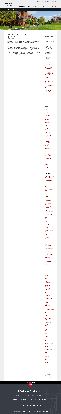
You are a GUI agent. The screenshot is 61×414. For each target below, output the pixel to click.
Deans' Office (47, 224)
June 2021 (47, 109)
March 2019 (47, 142)
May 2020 (47, 128)
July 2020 (47, 125)
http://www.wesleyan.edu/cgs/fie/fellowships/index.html (17, 54)
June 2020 (47, 126)
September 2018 (48, 148)
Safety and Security (48, 315)
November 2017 (48, 160)
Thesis (46, 340)
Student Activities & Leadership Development (49, 328)
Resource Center (48, 312)
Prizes (46, 299)
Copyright (23, 411)
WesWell (46, 359)
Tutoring (47, 346)
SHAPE (46, 319)
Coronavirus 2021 (48, 215)
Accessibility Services (49, 179)
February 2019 (48, 144)
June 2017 (47, 167)
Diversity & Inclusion (49, 230)
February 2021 (48, 115)
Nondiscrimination (45, 411)
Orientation (47, 291)
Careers (46, 192)
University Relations (49, 349)
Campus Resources (48, 187)
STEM (46, 325)
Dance (46, 221)
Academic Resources (49, 177)
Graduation (47, 257)
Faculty (46, 238)
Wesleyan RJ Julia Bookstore (39, 399)
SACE (46, 313)
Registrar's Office (48, 304)
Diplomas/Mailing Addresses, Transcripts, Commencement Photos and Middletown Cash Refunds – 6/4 (49, 72)
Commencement (48, 203)
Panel (46, 292)
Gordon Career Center (49, 254)
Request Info (39, 1)
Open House (47, 289)
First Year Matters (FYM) (49, 248)
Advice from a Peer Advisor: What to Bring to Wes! (16, 59)
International (47, 267)
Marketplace (47, 277)
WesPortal (25, 399)
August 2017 (47, 164)
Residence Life (48, 311)
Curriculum (47, 220)
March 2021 (47, 113)
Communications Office (49, 204)
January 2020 (47, 134)
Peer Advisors (47, 295)
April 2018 (47, 152)
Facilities (47, 237)
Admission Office (48, 180)
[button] (55, 6)
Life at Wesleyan (45, 6)
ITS (45, 268)
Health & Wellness (48, 258)
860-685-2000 (42, 395)
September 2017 (48, 162)
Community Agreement (49, 206)
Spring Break (47, 324)
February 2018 (48, 155)
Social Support (48, 321)
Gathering (47, 251)
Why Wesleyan (22, 6)
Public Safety (47, 301)
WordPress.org (48, 377)
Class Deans (47, 195)
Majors (46, 275)
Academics (29, 6)
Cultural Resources (48, 218)
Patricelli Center (48, 293)
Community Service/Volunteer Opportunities (48, 209)
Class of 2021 (12, 9)
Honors (46, 264)
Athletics (46, 185)
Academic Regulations (49, 176)
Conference (47, 212)
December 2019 (48, 135)
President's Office (48, 298)
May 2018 (47, 151)
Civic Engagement (48, 193)
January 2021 (47, 116)
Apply (46, 1)
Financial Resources (49, 247)
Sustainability (47, 336)
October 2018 (47, 147)
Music (46, 279)
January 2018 (47, 157)
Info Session (47, 265)
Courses (46, 217)
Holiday (46, 260)
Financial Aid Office (49, 245)
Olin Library (47, 288)
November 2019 (48, 136)
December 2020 (48, 118)
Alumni (46, 183)
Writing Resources (48, 362)
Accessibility (33, 411)
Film (46, 244)
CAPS (46, 190)
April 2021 (47, 112)
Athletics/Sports (48, 186)
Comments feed (48, 375)
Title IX (46, 342)
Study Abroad (18, 57)
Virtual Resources (48, 355)
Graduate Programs (49, 255)
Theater (46, 339)
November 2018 (48, 145)
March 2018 (47, 154)
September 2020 (48, 122)
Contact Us (15, 399)
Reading (46, 302)
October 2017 (47, 161)
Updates (46, 350)
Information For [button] (53, 1)
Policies (46, 296)
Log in (46, 372)
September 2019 (48, 139)
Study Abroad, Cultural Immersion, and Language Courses (17, 58)
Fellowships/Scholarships (12, 57)
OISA (46, 286)
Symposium (47, 337)
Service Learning (48, 318)
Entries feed (47, 374)
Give (48, 1)
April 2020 (47, 129)
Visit (43, 1)
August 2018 (47, 149)
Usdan (46, 352)
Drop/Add (47, 231)
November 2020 (48, 119)
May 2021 (47, 110)
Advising (46, 182)
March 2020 (47, 131)
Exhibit (46, 235)
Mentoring (47, 278)
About (51, 6)
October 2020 (47, 121)
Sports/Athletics (48, 322)
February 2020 (48, 132)
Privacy (27, 411)
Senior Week (47, 316)
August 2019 (47, 141)
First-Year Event (48, 250)
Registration (47, 305)
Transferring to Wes (49, 343)
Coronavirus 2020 (48, 214)
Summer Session (48, 334)
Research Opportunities (49, 309)
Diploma (47, 228)
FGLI (46, 242)
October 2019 (47, 138)
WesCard (47, 358)
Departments (47, 225)
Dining (46, 227)
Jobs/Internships (48, 270)
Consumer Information (39, 411)
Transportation (48, 345)
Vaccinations (47, 353)
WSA (46, 363)
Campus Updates (48, 189)
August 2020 (47, 123)
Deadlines (47, 223)
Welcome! (47, 356)
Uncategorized (48, 347)
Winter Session (48, 360)
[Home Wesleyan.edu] (30, 385)
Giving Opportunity (49, 252)
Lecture (46, 271)
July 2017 (47, 165)
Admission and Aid (36, 6)
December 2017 (48, 158)
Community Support (49, 211)
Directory (30, 399)
